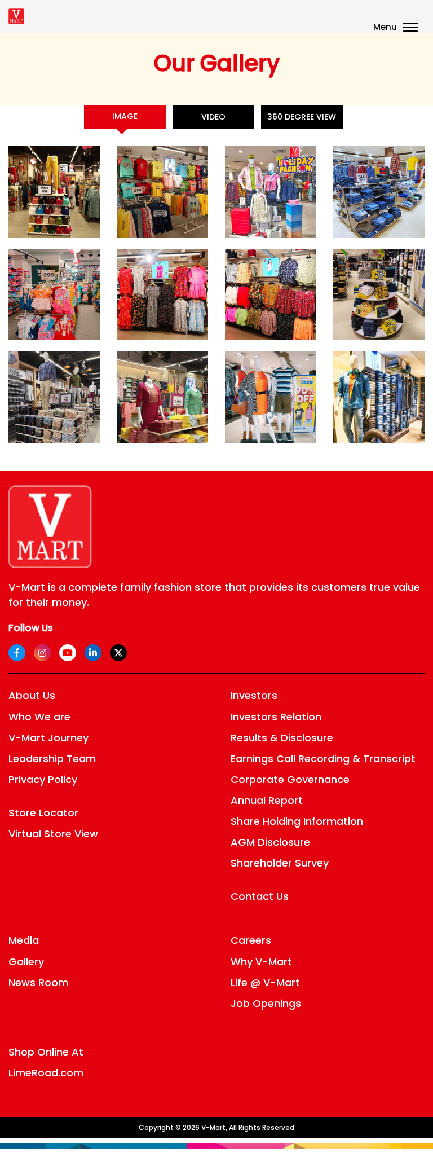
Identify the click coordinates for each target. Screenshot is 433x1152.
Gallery (26, 962)
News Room (38, 982)
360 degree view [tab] (301, 116)
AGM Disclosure (270, 842)
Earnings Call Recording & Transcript (323, 758)
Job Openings (266, 1003)
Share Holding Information (297, 821)
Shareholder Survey (280, 863)
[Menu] (413, 28)
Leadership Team (52, 758)
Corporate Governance (290, 779)
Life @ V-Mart (265, 982)
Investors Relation (276, 717)
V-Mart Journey (48, 738)
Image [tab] (125, 116)
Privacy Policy (42, 779)
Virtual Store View (53, 833)
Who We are (39, 717)
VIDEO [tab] (213, 116)
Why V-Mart (261, 962)
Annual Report (267, 800)
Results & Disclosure (282, 738)
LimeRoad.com (45, 1073)
